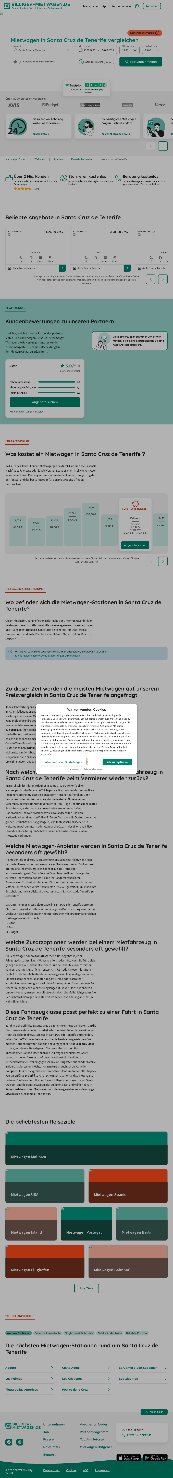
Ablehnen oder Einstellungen (63, 762)
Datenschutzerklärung (93, 769)
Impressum (75, 769)
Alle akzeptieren (117, 762)
